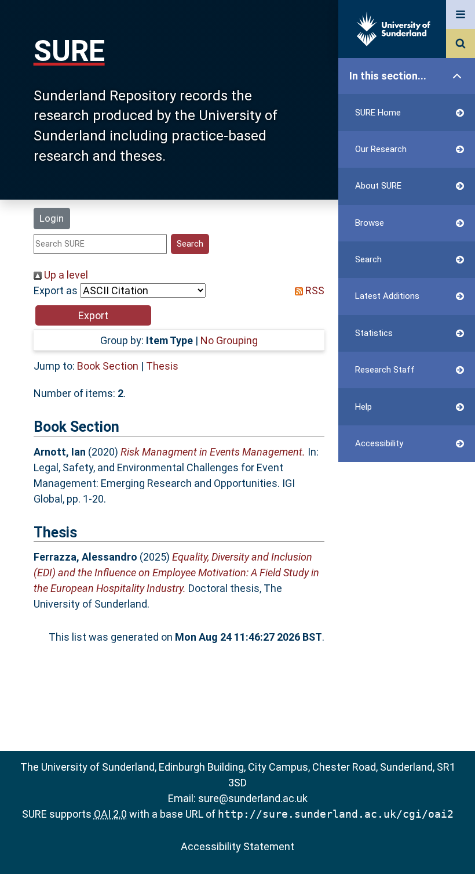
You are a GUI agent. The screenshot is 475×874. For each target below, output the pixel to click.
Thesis (162, 366)
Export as (56, 290)
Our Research (381, 149)
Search (368, 259)
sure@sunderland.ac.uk (253, 798)
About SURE (378, 185)
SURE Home (378, 112)
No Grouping (229, 340)
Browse (369, 223)
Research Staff (385, 369)
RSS (313, 290)
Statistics (374, 333)
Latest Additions (387, 296)
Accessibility (379, 443)
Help (363, 407)
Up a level (65, 275)
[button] (93, 315)
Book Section (107, 366)
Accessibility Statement (237, 846)
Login (51, 218)
